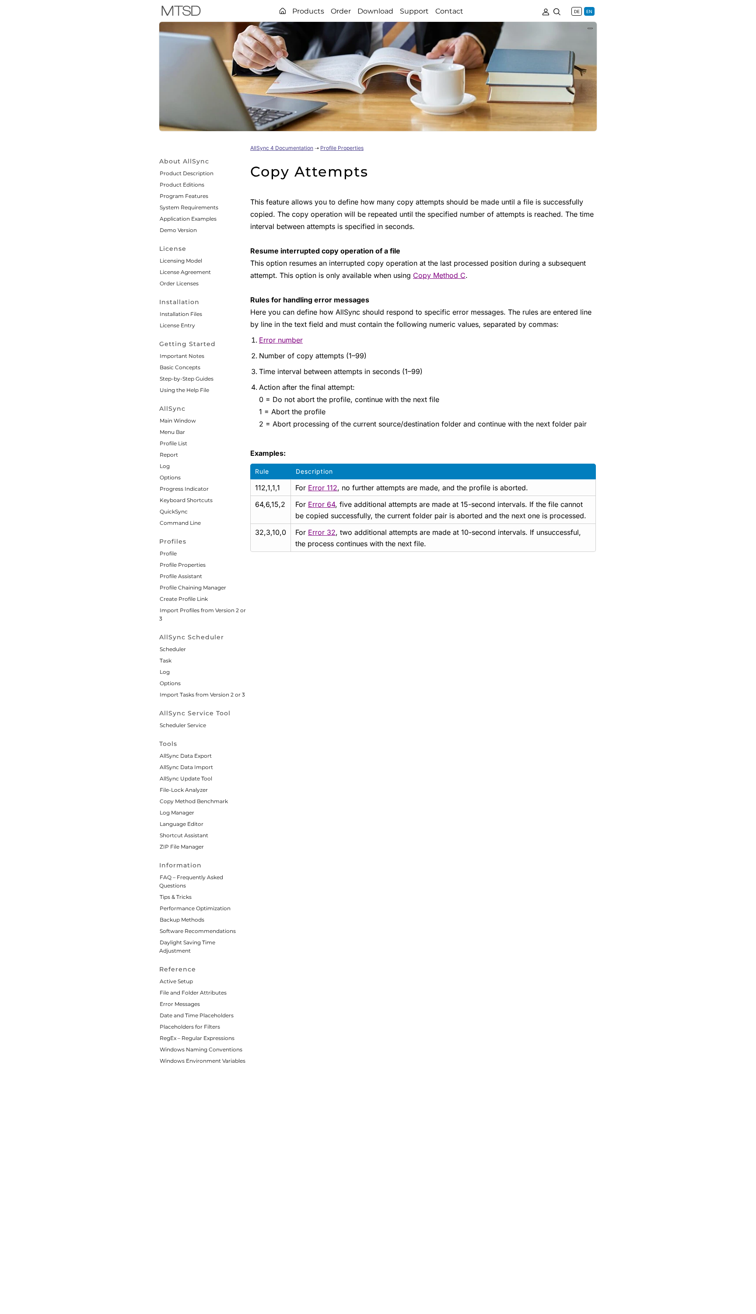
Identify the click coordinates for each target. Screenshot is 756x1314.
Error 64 (321, 504)
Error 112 (322, 487)
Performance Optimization (195, 908)
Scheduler (173, 649)
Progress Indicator (184, 488)
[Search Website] (556, 11)
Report (169, 454)
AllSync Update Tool (186, 778)
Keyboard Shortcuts (186, 500)
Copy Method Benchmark (194, 801)
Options (170, 477)
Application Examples (188, 218)
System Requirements (189, 207)
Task (166, 660)
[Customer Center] (545, 11)
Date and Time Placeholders (197, 1015)
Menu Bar (172, 432)
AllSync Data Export (186, 755)
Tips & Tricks (176, 897)
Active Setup (176, 981)
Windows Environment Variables (202, 1060)
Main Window (178, 420)
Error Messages (180, 1004)
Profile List (173, 443)
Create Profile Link (184, 599)
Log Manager (177, 812)
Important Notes (182, 356)
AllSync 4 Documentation (281, 148)
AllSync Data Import (186, 767)
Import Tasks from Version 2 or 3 (202, 694)
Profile (168, 553)
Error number (281, 340)
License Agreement (185, 272)
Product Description (187, 173)
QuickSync (174, 511)
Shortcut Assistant (184, 835)
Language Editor (181, 824)
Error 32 (322, 532)
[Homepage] (283, 10)
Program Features (184, 196)
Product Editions (182, 184)
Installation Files (181, 314)
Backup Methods (182, 919)
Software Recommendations (198, 931)
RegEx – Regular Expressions (197, 1038)
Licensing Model (181, 260)
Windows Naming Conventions (201, 1049)
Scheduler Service (183, 725)
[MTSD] (181, 12)
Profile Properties (183, 565)
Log (165, 466)
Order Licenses (179, 283)
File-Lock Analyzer (184, 790)
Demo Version (178, 230)
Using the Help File (184, 390)
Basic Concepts (180, 367)
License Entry (177, 325)
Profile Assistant (181, 576)
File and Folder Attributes (193, 992)
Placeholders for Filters (190, 1026)
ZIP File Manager (182, 846)
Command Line (180, 523)
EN (589, 11)
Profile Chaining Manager (193, 587)
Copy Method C (439, 275)
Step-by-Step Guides (187, 378)
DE (577, 11)
